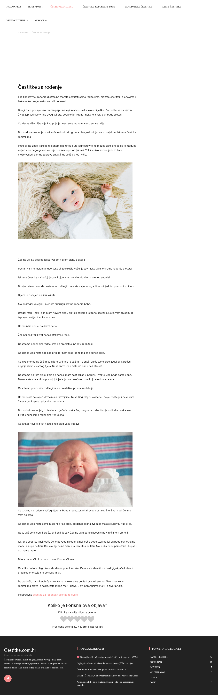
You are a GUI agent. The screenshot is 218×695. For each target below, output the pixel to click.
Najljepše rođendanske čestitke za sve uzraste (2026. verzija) (105, 663)
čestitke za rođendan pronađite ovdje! (56, 594)
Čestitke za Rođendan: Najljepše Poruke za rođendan (101, 669)
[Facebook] (8, 678)
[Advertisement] (109, 60)
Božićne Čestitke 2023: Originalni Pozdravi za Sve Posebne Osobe (107, 675)
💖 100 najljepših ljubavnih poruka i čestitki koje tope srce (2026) (107, 657)
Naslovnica (23, 32)
